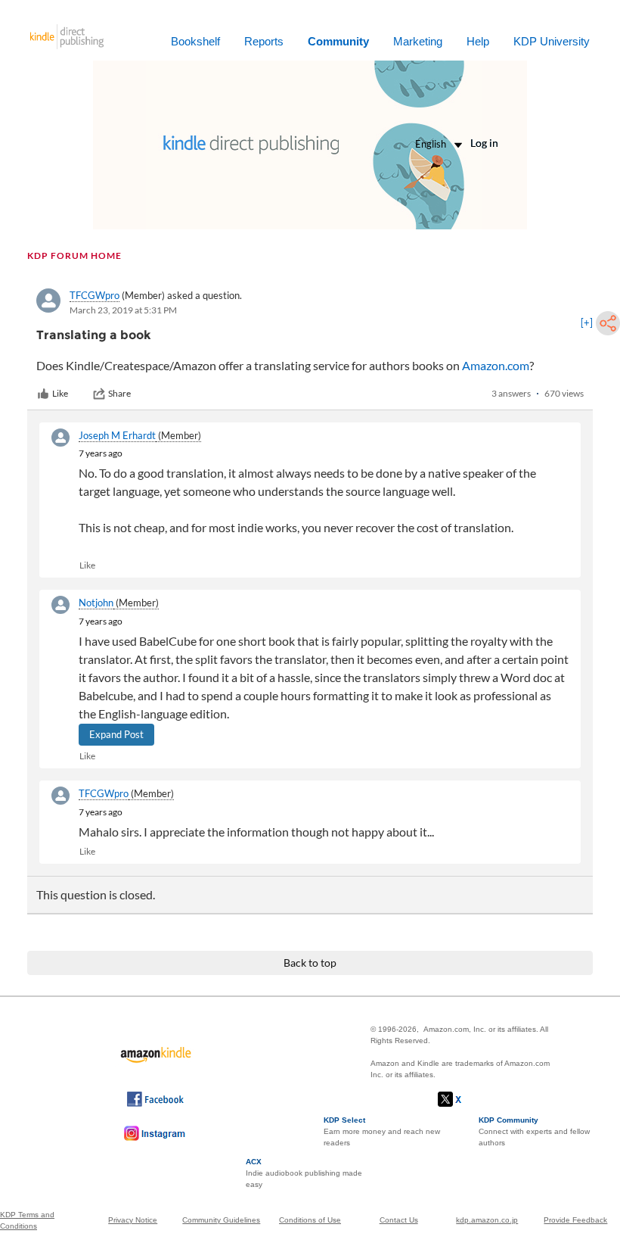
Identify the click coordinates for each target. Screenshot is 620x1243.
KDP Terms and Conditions (27, 1220)
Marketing (417, 41)
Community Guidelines (221, 1220)
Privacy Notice (132, 1220)
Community (338, 41)
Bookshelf (195, 41)
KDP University (551, 41)
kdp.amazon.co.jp (487, 1220)
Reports (264, 41)
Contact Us (399, 1220)
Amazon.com (495, 365)
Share (119, 393)
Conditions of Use (310, 1220)
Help (478, 41)
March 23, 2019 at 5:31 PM (123, 310)
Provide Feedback (575, 1220)
